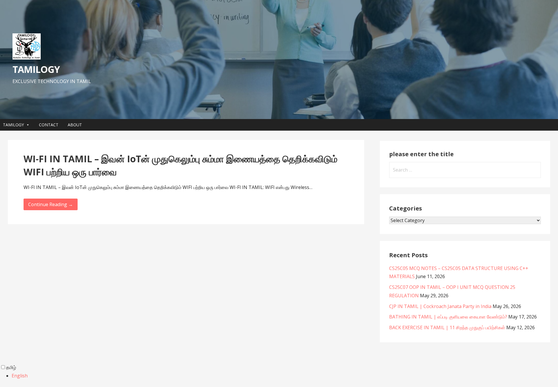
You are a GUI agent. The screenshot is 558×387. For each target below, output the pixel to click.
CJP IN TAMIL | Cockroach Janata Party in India (440, 306)
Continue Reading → (50, 204)
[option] (285, 376)
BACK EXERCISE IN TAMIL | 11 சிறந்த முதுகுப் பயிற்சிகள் (447, 327)
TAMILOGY (36, 69)
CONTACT (48, 124)
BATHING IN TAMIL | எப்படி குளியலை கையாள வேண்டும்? (448, 317)
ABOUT (75, 124)
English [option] (20, 375)
